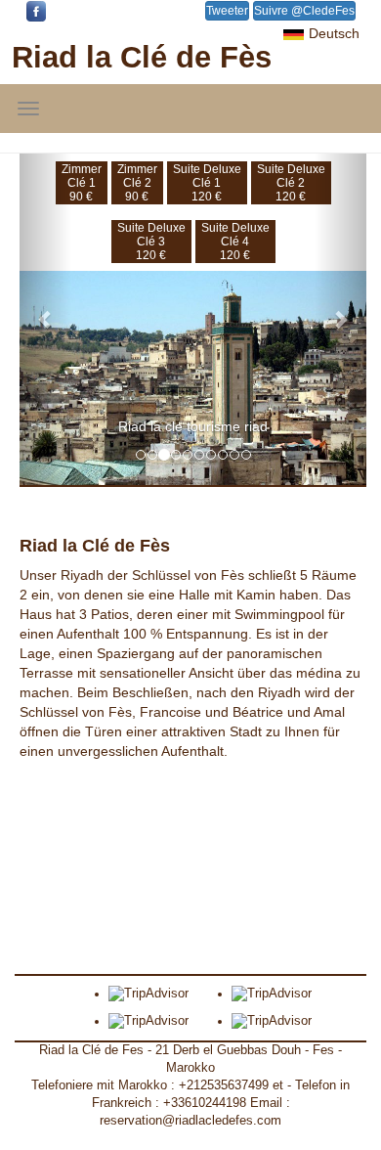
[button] (45, 319)
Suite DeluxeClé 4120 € (235, 241)
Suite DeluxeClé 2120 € (291, 182)
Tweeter (227, 11)
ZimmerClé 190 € (82, 182)
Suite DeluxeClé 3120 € (151, 241)
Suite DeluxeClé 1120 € (207, 182)
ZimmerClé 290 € (137, 182)
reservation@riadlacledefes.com (190, 1121)
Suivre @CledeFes (304, 11)
